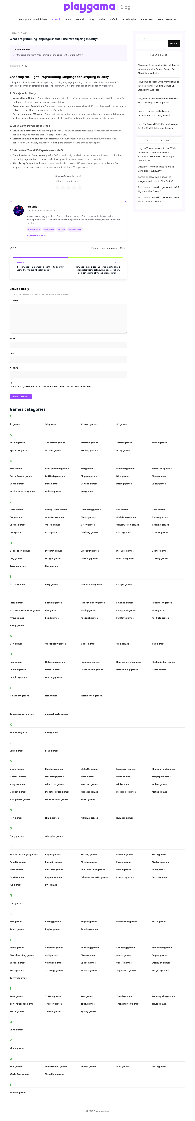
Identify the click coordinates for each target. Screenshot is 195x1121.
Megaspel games (161, 776)
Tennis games (124, 996)
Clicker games (17, 524)
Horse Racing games (92, 669)
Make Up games (89, 769)
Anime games (159, 442)
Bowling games (89, 483)
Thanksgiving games (163, 996)
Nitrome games (89, 817)
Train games (88, 1003)
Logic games (16, 750)
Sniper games (159, 955)
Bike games (122, 476)
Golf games (122, 643)
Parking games (89, 854)
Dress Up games (125, 558)
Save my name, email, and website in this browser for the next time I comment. (50, 386)
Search (143, 38)
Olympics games (54, 836)
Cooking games (160, 524)
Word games (159, 1066)
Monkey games (18, 791)
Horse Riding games (127, 669)
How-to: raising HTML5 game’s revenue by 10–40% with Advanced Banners (158, 126)
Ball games (87, 468)
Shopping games (125, 947)
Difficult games (53, 550)
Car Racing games (91, 509)
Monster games (89, 791)
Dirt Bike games (125, 550)
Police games (123, 869)
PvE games (15, 884)
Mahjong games (54, 769)
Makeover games (125, 769)
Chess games (88, 517)
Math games (88, 776)
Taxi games (87, 996)
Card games (158, 509)
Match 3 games (18, 776)
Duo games (51, 566)
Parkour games (124, 854)
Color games (88, 524)
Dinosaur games (90, 550)
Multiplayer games (20, 799)
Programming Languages (104, 248)
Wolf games (122, 1066)
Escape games (124, 584)
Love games (51, 750)
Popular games (53, 877)
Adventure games (55, 442)
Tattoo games (53, 996)
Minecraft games (54, 784)
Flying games (17, 617)
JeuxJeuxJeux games (22, 714)
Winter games (88, 1066)
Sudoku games (89, 970)
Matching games (54, 776)
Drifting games (160, 558)
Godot (102, 19)
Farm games (16, 602)
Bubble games (53, 491)
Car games (122, 509)
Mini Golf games (89, 784)
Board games (17, 483)
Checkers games (54, 517)
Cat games (16, 517)
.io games (15, 424)
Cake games (16, 509)
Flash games (159, 610)
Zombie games (18, 1092)
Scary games (17, 947)
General (80, 19)
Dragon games (53, 558)
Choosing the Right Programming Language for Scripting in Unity (49, 54)
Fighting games (124, 602)
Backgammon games (57, 468)
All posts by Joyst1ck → (38, 235)
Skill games (51, 955)
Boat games (52, 483)
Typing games (88, 1011)
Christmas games (126, 517)
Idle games (51, 695)
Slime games (88, 955)
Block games (159, 476)
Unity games (16, 1029)
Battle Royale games (21, 476)
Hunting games (53, 677)
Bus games (87, 491)
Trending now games (127, 1003)
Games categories (166, 19)
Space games (88, 962)
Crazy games (123, 532)
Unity (91, 19)
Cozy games (52, 532)
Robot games (17, 929)
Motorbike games (126, 791)
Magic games (17, 769)
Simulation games (162, 947)
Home (68, 19)
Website (14, 368)
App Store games (19, 450)
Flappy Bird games (126, 610)
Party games (159, 854)
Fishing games (89, 610)
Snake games (123, 955)
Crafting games (89, 532)
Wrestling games (54, 1074)
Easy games (51, 584)
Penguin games (53, 862)
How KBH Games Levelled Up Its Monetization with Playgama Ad (154, 113)
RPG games (16, 921)
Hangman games (90, 662)
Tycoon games (53, 1011)
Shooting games (90, 947)
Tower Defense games (22, 1003)
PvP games (51, 884)
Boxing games (124, 483)
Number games (124, 817)
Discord (56, 19)
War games (16, 1066)
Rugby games (52, 929)
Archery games (89, 450)
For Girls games (160, 617)
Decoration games (20, 550)
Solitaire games (54, 962)
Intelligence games (91, 695)
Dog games (16, 558)
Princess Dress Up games (94, 877)
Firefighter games (162, 602)
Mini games (122, 784)
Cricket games (160, 532)
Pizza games (16, 869)
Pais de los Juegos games (24, 854)
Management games (163, 769)
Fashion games (53, 602)
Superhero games (126, 970)
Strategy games (54, 970)
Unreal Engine (129, 19)
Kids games (51, 732)
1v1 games (50, 424)
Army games (123, 450)
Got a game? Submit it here (33, 19)
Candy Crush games (56, 509)
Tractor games (53, 1003)
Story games (17, 970)
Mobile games (159, 784)
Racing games (53, 921)
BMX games (16, 468)
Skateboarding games (22, 955)
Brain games (159, 483)
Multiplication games (56, 799)
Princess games (125, 877)
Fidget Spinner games (93, 602)
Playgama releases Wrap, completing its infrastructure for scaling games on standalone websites (158, 69)
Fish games (51, 610)
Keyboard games (19, 732)
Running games (89, 929)
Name (13, 338)
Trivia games (159, 1003)
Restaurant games (126, 921)
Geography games (55, 643)
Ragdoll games (89, 921)
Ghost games (88, 643)
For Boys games (125, 617)
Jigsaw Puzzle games (56, 714)
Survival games (18, 978)
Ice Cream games (19, 695)
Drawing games (89, 558)
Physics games (89, 862)
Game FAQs (147, 19)
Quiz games (16, 903)
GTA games (16, 643)
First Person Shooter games (25, 610)
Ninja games (52, 817)
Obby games (17, 836)
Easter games (17, 584)
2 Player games (89, 424)
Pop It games (17, 877)
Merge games (17, 784)
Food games (52, 617)
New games (16, 817)
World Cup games (19, 1074)
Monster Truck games (57, 791)
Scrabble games (54, 947)
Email (13, 353)
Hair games (16, 662)
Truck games (17, 1011)
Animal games (124, 442)
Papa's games (53, 854)
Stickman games (161, 962)
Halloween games (55, 662)
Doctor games (160, 550)
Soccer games (17, 962)
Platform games (54, 869)
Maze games (123, 776)
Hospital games (18, 677)
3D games (121, 424)
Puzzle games (159, 877)
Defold (113, 19)
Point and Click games (93, 869)
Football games (89, 617)
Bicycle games (89, 476)
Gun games (158, 643)
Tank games (16, 996)
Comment (15, 300)
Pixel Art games (160, 862)
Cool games (16, 532)
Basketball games (162, 468)
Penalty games (18, 862)
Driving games (18, 566)
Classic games (160, 517)
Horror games (53, 669)
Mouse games (159, 791)
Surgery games (160, 970)
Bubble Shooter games (22, 491)
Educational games (91, 584)
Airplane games (89, 442)
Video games (17, 1048)
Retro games (159, 921)
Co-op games (52, 524)
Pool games (158, 869)
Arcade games (53, 450)
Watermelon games (56, 1066)
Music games (88, 799)
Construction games (127, 524)
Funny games (17, 625)
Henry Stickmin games (128, 662)
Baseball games (125, 468)
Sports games (124, 962)
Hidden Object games (163, 662)
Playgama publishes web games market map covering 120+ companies (158, 100)
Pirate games (123, 862)
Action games (17, 442)
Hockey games (18, 669)
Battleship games (55, 476)
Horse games (159, 669)
